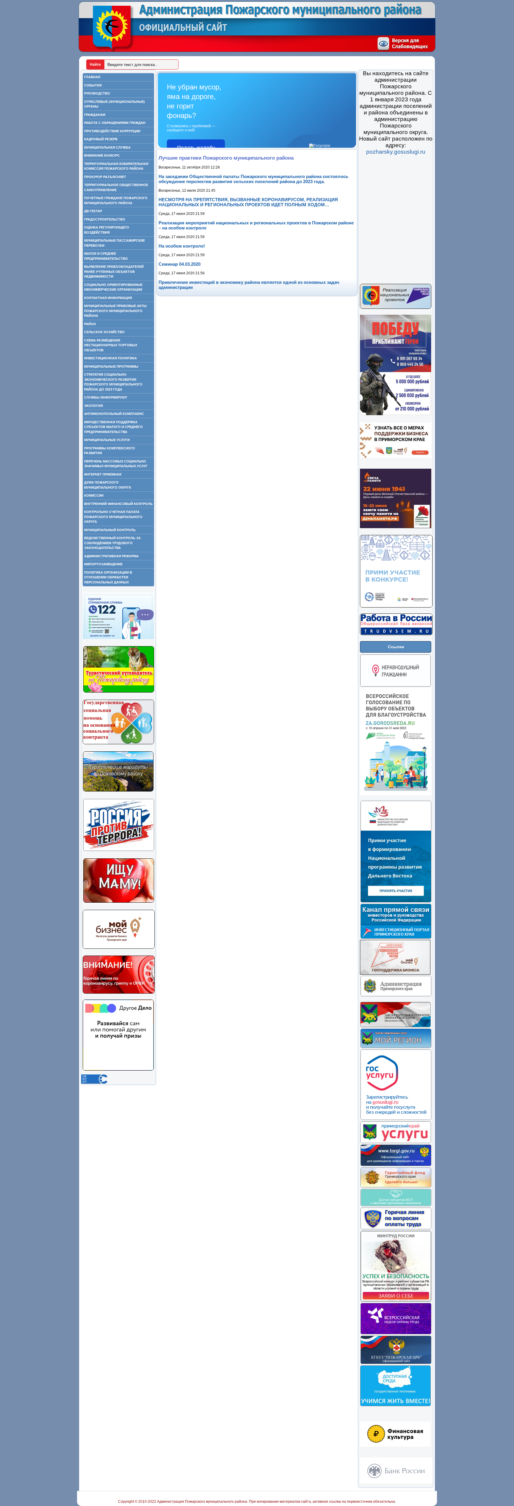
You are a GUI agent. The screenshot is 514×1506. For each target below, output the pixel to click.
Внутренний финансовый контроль (118, 504)
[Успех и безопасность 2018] (396, 1301)
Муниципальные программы (111, 366)
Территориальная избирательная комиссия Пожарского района (116, 166)
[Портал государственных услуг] (396, 1119)
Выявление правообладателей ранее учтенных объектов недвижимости (114, 271)
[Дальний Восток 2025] (396, 901)
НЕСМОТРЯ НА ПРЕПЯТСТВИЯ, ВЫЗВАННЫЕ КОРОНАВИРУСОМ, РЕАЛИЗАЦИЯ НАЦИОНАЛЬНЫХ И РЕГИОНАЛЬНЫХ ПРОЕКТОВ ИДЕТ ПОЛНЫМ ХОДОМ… (248, 202)
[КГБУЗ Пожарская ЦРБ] (396, 1363)
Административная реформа (111, 556)
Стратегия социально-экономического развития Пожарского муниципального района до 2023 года (113, 382)
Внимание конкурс (102, 155)
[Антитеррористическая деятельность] (119, 850)
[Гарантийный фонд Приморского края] (396, 1186)
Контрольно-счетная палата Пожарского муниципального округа (113, 516)
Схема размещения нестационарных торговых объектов (110, 345)
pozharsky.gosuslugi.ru (395, 152)
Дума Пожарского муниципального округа (107, 485)
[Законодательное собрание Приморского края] (395, 1026)
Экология (93, 405)
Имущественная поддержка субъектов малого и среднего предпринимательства (113, 427)
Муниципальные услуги (107, 440)
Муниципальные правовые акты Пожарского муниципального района (115, 310)
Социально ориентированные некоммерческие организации (113, 287)
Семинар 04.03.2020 (179, 264)
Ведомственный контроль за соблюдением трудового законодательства (112, 543)
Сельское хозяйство (104, 332)
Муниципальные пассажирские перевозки (114, 243)
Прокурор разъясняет (105, 177)
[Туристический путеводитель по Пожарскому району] (119, 692)
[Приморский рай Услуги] (395, 1142)
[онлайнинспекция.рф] (396, 1228)
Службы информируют (105, 397)
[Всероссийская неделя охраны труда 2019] (396, 1333)
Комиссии (94, 495)
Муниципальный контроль (110, 530)
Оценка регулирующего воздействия (106, 230)
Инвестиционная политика (110, 358)
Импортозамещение (103, 564)
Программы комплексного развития (109, 450)
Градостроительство (104, 219)
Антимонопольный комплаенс (114, 414)
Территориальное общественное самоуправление (116, 187)
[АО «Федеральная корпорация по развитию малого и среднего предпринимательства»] (396, 1205)
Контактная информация (108, 298)
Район (90, 324)
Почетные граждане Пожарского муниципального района (116, 200)
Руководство (97, 93)
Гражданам (94, 115)
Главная (92, 77)
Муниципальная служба (107, 147)
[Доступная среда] (395, 1405)
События (93, 85)
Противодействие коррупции (112, 131)
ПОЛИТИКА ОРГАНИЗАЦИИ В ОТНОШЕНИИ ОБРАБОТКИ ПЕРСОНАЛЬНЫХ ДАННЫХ (108, 577)
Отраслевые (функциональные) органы (114, 104)
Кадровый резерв (100, 139)
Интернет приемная (102, 474)
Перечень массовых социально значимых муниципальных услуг (116, 463)
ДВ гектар (93, 211)
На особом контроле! (182, 245)
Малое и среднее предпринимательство (106, 256)
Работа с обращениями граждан (114, 123)
